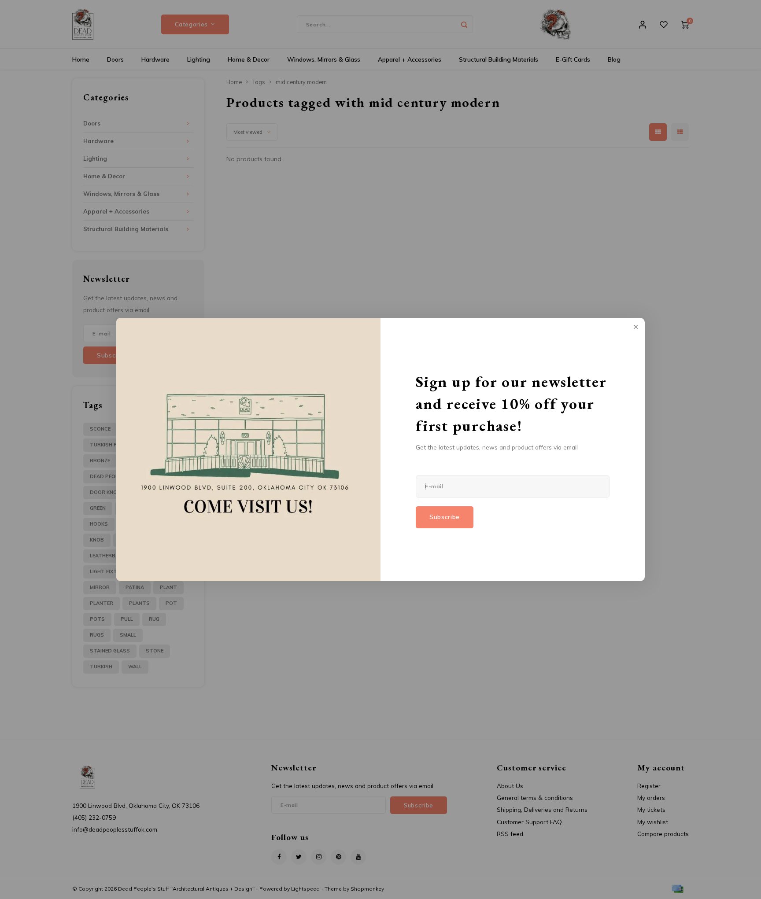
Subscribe (444, 516)
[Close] (635, 327)
